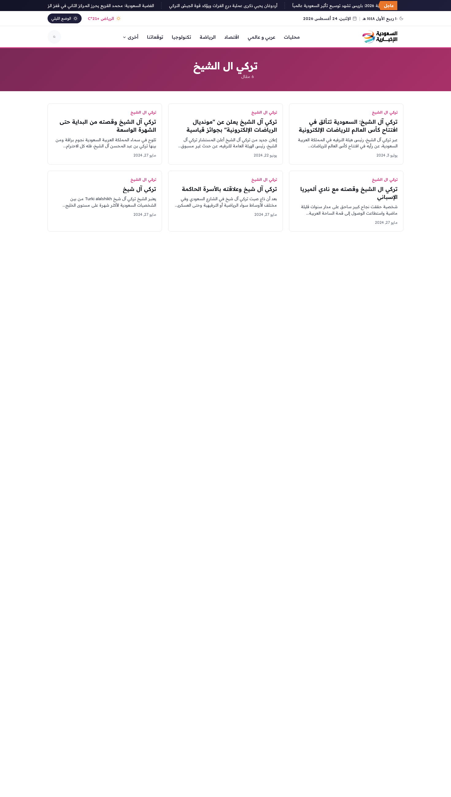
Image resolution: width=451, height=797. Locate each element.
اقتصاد (231, 37)
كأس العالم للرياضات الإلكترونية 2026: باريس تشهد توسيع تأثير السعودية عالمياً (365, 5)
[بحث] (54, 37)
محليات (292, 37)
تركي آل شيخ (139, 188)
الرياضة (208, 37)
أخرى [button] (133, 37)
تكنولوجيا (181, 37)
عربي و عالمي (261, 37)
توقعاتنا (155, 37)
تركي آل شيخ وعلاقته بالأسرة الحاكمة (229, 188)
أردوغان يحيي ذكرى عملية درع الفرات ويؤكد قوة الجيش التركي (227, 5)
